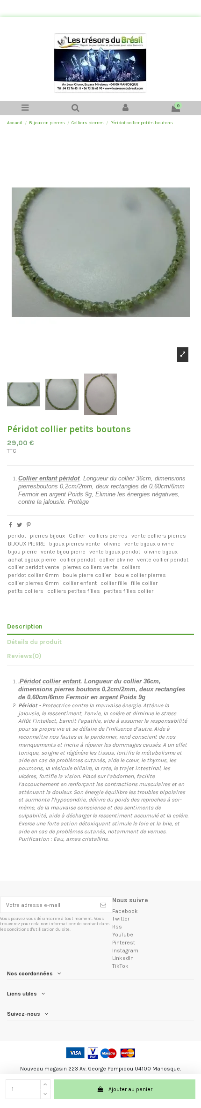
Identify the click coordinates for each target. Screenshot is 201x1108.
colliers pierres (108, 535)
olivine (112, 543)
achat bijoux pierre (32, 559)
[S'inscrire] (103, 904)
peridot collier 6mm (33, 575)
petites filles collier (128, 591)
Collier (77, 535)
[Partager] (10, 525)
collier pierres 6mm (33, 583)
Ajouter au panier (130, 1089)
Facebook (125, 911)
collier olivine (116, 559)
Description (25, 626)
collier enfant (80, 583)
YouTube (122, 934)
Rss (117, 926)
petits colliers (25, 591)
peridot (17, 535)
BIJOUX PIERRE (26, 543)
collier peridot (77, 559)
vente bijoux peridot (114, 551)
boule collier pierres (140, 575)
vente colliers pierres (158, 535)
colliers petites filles (73, 591)
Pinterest (123, 942)
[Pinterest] (29, 525)
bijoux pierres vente (74, 543)
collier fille (113, 583)
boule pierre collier (87, 575)
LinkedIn (123, 958)
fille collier (144, 583)
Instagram (125, 950)
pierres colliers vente (90, 567)
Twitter (120, 918)
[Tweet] (19, 525)
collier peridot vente (33, 567)
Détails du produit (34, 641)
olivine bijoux (161, 551)
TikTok (120, 966)
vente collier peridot (162, 559)
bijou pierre (22, 551)
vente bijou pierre (63, 551)
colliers (131, 567)
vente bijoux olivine (149, 543)
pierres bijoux (47, 535)
